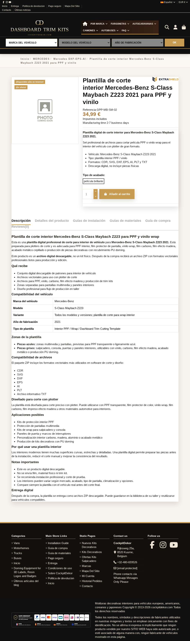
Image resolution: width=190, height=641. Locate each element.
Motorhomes (21, 548)
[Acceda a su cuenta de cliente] (175, 27)
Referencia (89, 109)
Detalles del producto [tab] (52, 221)
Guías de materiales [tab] (125, 221)
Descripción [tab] (21, 221)
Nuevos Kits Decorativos (89, 545)
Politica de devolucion (33, 6)
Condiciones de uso (60, 568)
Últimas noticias (23, 10)
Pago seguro (55, 6)
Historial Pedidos (92, 581)
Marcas (86, 566)
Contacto (7, 10)
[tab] (20, 227)
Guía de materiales (59, 553)
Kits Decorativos (92, 552)
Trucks (18, 553)
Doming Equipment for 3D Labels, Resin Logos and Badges (27, 572)
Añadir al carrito (119, 194)
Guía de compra (58, 548)
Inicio (5, 6)
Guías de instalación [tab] (89, 221)
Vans (17, 543)
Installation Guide (58, 543)
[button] (99, 23)
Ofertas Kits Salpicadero (89, 558)
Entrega (15, 6)
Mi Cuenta (88, 576)
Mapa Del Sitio (72, 6)
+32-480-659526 (127, 562)
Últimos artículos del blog (26, 582)
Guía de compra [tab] (158, 221)
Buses (18, 558)
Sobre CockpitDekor (60, 573)
